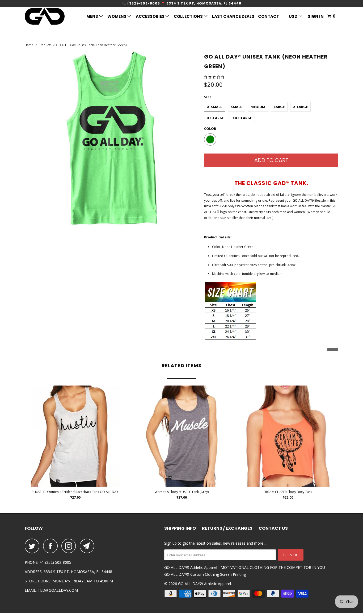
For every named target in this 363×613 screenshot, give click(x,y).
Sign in (316, 16)
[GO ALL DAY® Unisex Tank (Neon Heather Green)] (112, 138)
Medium (258, 106)
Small (236, 106)
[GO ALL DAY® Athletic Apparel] (52, 16)
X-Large (300, 106)
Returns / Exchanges (227, 528)
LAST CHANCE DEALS (233, 16)
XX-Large (215, 117)
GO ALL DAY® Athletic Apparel (204, 583)
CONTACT (268, 16)
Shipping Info (180, 528)
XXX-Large (242, 117)
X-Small (214, 106)
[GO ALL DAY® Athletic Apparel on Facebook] (52, 546)
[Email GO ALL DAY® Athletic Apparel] (88, 546)
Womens (117, 16)
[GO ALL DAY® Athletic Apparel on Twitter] (33, 546)
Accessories (150, 16)
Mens (92, 16)
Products (45, 45)
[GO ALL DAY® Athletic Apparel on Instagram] (70, 546)
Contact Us (273, 528)
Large (279, 106)
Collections (189, 16)
